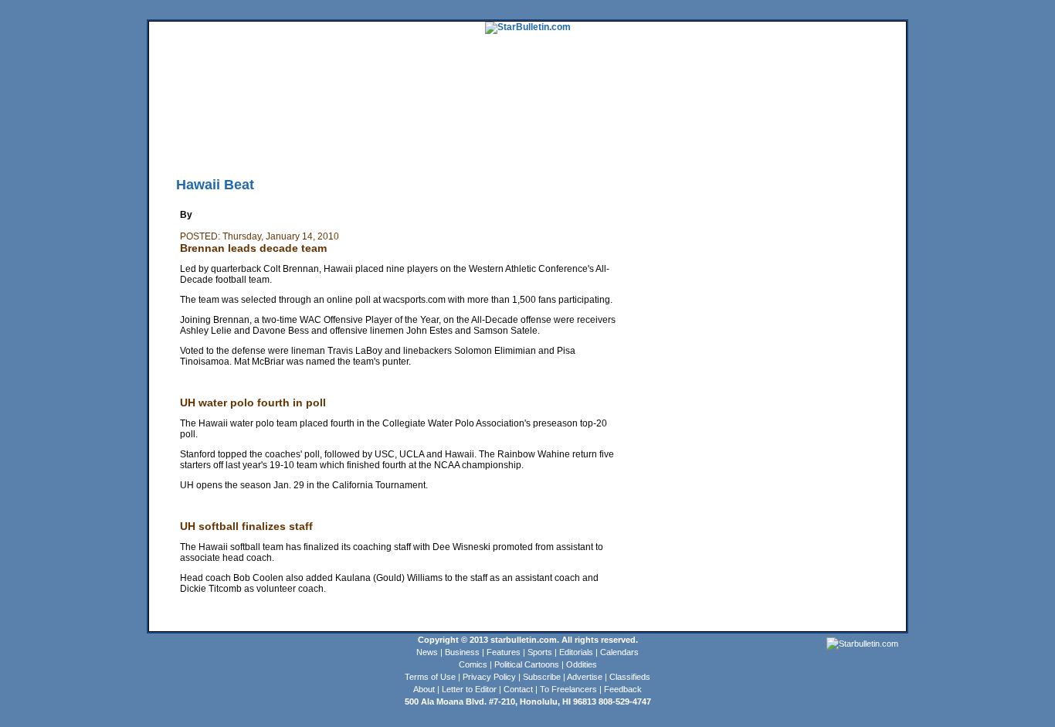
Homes (798, 119)
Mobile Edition (227, 143)
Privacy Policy (489, 676)
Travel (433, 119)
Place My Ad (484, 143)
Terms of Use (430, 676)
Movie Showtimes (293, 143)
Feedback (623, 689)
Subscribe (542, 676)
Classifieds (883, 119)
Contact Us (581, 143)
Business (462, 652)
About (424, 689)
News (427, 652)
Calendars (619, 652)
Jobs (825, 119)
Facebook (405, 143)
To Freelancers (568, 689)
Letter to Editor (469, 689)
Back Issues (173, 143)
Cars (849, 119)
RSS (340, 143)
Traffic (442, 143)
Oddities (581, 664)
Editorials (576, 652)
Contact (518, 689)
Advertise (584, 676)
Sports (540, 652)
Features (504, 652)
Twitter (367, 143)
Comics (473, 664)
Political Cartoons (526, 664)
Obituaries (534, 143)
